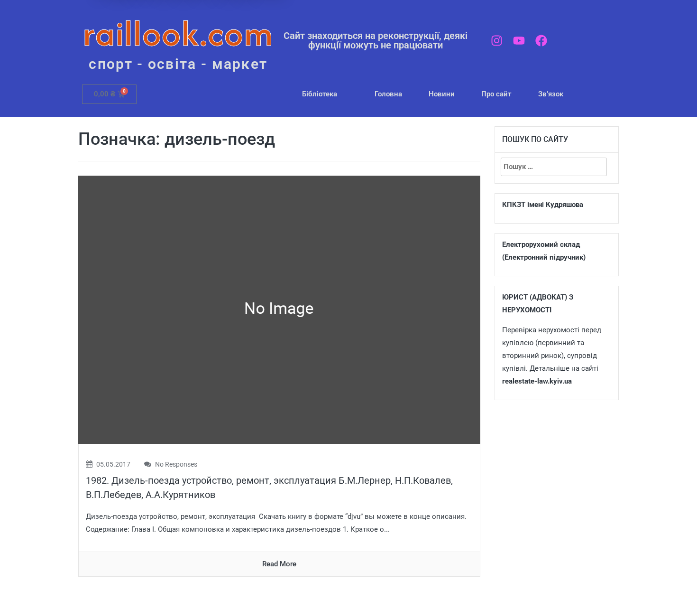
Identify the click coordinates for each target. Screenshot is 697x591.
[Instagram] (496, 40)
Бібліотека (319, 94)
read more (279, 564)
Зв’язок (550, 94)
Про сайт (496, 94)
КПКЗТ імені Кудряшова (542, 204)
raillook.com (178, 33)
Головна (388, 94)
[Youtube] (519, 40)
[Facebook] (541, 40)
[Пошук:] (554, 167)
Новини (442, 94)
